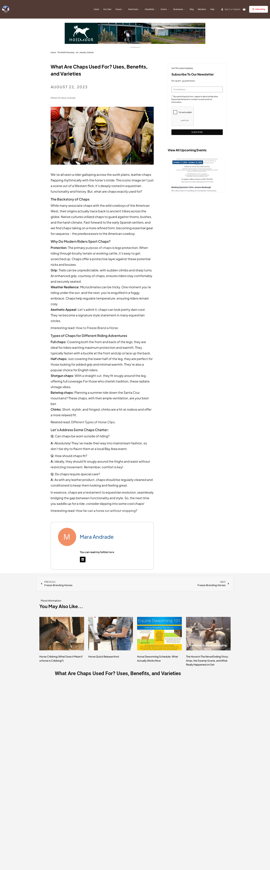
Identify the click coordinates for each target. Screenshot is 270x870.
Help (212, 9)
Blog (192, 9)
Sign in (227, 9)
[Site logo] (6, 9)
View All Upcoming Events (187, 150)
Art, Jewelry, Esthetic (85, 52)
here (111, 552)
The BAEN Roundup (65, 52)
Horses (118, 9)
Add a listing (260, 9)
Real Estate (133, 9)
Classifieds (149, 9)
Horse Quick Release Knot (103, 656)
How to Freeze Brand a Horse (97, 328)
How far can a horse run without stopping (106, 511)
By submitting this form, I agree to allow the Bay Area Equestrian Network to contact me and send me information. (194, 99)
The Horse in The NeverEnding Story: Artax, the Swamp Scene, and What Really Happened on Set (207, 660)
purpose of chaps (99, 248)
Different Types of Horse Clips (93, 422)
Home (96, 9)
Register (236, 9)
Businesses (178, 9)
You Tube (107, 9)
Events (164, 9)
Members (202, 9)
